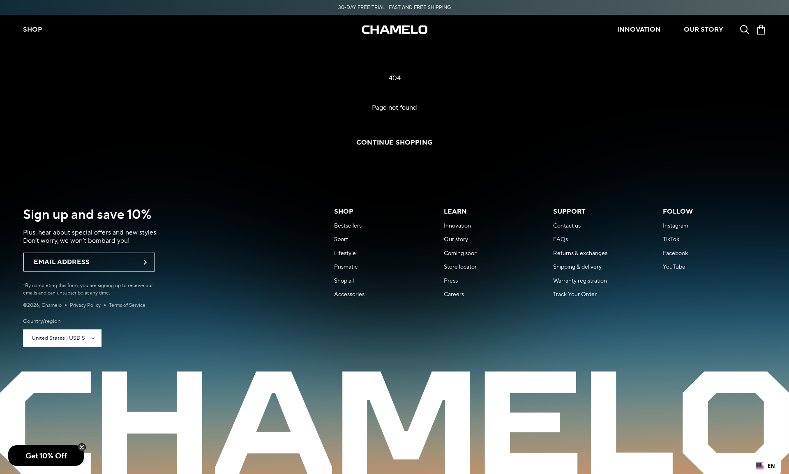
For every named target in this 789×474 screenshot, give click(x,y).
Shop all (344, 280)
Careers (454, 294)
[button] (745, 30)
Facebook (675, 253)
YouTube (674, 266)
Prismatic (346, 266)
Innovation (457, 225)
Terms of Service (127, 304)
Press (451, 280)
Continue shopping (394, 142)
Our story (456, 239)
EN (771, 465)
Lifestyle (345, 253)
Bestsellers (348, 225)
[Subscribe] (145, 262)
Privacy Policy (85, 304)
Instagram (675, 225)
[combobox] (765, 466)
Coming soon (461, 253)
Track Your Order (575, 294)
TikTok (671, 239)
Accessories (349, 294)
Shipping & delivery (577, 266)
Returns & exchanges (580, 253)
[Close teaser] (82, 447)
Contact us (567, 225)
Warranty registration (580, 280)
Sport (341, 239)
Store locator (460, 266)
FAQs (560, 239)
